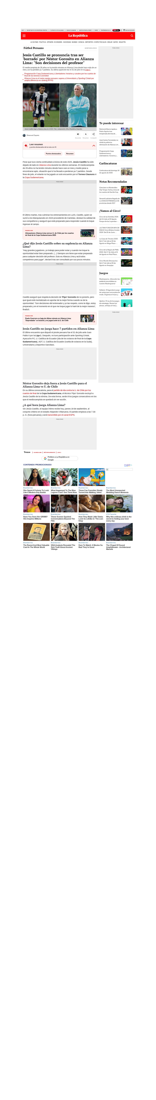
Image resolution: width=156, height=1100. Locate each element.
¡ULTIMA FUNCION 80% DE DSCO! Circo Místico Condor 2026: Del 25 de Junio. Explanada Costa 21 (109, 231)
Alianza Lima (45, 165)
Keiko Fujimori (71, 30)
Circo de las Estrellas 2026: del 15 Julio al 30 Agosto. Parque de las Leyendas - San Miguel (109, 220)
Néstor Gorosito (49, 452)
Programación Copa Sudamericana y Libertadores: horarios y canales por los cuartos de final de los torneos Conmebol (60, 75)
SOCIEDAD (67, 42)
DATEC (115, 42)
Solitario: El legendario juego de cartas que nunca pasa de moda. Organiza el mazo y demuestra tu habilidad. (109, 293)
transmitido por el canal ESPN (61, 415)
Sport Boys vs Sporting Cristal (37, 30)
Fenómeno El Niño (106, 30)
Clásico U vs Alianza (57, 30)
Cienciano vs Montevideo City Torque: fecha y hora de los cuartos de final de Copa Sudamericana (109, 191)
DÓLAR (109, 42)
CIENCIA (81, 42)
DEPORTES (89, 42)
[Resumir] (85, 134)
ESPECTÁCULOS (100, 42)
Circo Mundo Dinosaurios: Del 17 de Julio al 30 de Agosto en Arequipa (108, 263)
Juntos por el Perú (85, 30)
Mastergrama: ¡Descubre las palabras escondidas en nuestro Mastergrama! (109, 281)
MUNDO (74, 42)
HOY (23, 30)
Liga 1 (87, 70)
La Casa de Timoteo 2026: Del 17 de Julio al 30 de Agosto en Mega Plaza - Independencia (108, 242)
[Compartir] (93, 134)
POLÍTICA (42, 42)
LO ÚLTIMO (34, 42)
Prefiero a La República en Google (58, 458)
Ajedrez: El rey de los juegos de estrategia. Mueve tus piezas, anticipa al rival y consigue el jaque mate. (109, 304)
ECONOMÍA (58, 42)
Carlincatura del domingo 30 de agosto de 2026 (109, 172)
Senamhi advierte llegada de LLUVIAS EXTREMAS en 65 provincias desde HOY (109, 201)
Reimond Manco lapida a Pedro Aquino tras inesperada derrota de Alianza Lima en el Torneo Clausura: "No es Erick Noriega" (108, 134)
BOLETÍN (122, 42)
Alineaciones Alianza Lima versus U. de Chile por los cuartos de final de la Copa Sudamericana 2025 (49, 234)
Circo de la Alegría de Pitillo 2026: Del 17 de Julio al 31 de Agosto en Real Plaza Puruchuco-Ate (109, 253)
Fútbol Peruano (34, 48)
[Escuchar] (78, 134)
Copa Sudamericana (34, 177)
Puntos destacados (53, 154)
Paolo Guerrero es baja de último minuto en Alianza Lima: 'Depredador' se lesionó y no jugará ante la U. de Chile (48, 319)
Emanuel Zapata (33, 135)
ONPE (96, 30)
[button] (24, 36)
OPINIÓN (50, 42)
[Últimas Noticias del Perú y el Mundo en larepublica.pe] (78, 35)
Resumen (70, 154)
